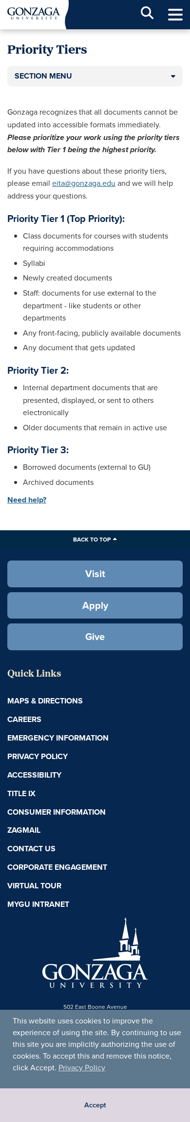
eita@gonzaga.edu (83, 183)
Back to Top (92, 539)
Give (95, 636)
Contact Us (31, 848)
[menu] (175, 15)
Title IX (21, 793)
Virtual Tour (34, 885)
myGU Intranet (38, 904)
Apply (95, 605)
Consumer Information (56, 812)
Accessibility (34, 775)
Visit (95, 573)
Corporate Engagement (57, 867)
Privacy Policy (81, 1067)
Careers (24, 719)
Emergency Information (58, 737)
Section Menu (43, 75)
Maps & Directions (45, 700)
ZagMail (23, 830)
